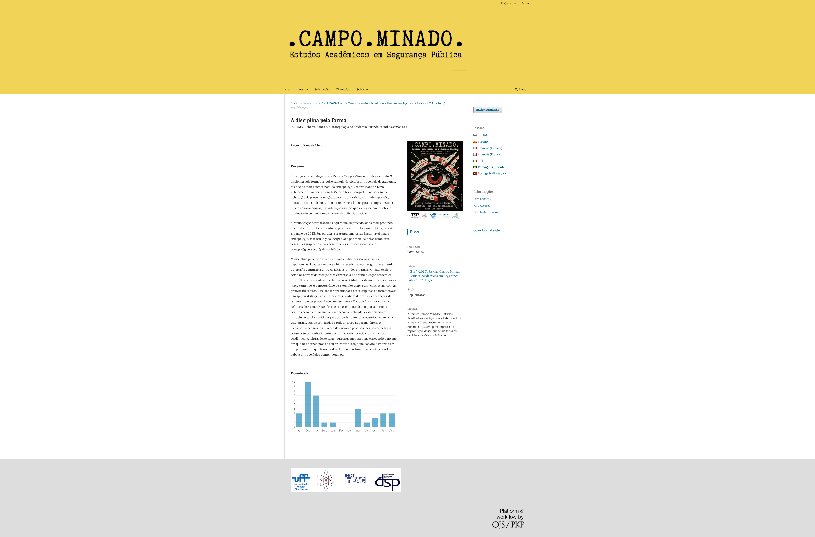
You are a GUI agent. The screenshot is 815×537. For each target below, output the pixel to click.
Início (294, 103)
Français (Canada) (490, 148)
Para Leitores (482, 199)
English (483, 135)
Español (483, 141)
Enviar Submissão (487, 109)
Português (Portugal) (492, 173)
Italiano (483, 161)
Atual (287, 89)
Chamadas (343, 89)
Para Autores (481, 205)
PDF (416, 231)
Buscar (523, 89)
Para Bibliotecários (485, 212)
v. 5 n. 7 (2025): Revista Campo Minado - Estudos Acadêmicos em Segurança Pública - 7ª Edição (380, 103)
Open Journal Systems (488, 230)
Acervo (303, 89)
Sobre (361, 89)
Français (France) (489, 154)
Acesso (526, 3)
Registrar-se (509, 3)
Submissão (322, 89)
